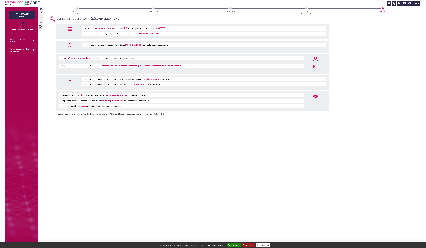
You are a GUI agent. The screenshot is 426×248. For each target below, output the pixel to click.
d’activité (21, 15)
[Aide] (409, 3)
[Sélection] (394, 3)
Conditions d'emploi (230, 11)
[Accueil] (389, 3)
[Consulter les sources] (40, 13)
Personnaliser (263, 245)
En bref (382, 11)
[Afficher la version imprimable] (40, 18)
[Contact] (404, 3)
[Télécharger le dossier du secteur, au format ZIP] (40, 27)
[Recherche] (399, 3)
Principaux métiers (153, 11)
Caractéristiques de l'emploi (77, 12)
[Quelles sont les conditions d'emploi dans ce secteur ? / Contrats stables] (315, 96)
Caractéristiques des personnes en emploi (306, 12)
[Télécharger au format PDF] (40, 22)
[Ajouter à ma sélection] (40, 9)
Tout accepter (234, 245)
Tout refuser (248, 245)
